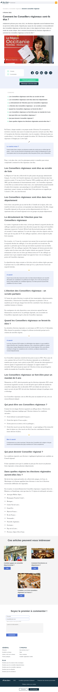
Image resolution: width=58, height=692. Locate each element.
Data (21, 652)
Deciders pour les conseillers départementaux (13, 664)
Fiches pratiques (6, 656)
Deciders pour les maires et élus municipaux (12, 662)
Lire (7, 568)
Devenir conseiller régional (30, 8)
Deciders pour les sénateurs (9, 671)
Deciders (5, 8)
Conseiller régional (15, 8)
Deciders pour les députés (8, 669)
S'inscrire (23, 689)
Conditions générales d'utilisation (27, 680)
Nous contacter (23, 654)
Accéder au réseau (6, 652)
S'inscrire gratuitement (29, 80)
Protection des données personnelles (46, 680)
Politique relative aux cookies (29, 684)
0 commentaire (13, 74)
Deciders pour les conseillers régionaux (11, 667)
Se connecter (33, 689)
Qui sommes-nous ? (24, 650)
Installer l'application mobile (26, 656)
